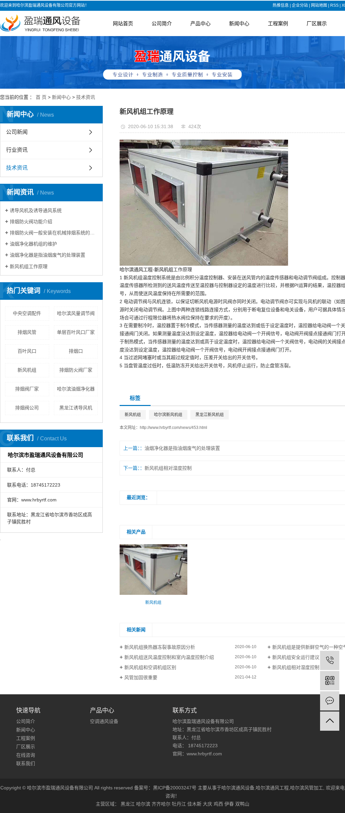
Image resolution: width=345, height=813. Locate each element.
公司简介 (162, 23)
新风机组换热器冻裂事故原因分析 (159, 647)
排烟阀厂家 (27, 388)
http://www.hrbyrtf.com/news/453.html (173, 427)
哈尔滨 (143, 804)
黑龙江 (128, 804)
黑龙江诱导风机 (75, 407)
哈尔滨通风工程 (272, 787)
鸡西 (218, 804)
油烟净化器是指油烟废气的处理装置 (47, 255)
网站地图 (319, 5)
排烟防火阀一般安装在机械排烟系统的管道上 (54, 232)
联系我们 (25, 763)
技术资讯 (85, 97)
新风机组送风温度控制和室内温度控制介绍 (169, 657)
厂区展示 (317, 23)
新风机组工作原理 (29, 266)
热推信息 (281, 5)
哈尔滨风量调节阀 (76, 313)
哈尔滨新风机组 (168, 414)
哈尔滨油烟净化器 (76, 388)
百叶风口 (27, 351)
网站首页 (123, 23)
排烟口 (76, 351)
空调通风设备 (104, 721)
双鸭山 (242, 804)
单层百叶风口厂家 (76, 332)
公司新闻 (17, 132)
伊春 (229, 804)
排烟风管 (27, 332)
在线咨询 (25, 755)
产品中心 (200, 23)
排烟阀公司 (27, 407)
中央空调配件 (27, 313)
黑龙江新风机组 (209, 414)
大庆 (207, 804)
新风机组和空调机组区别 (150, 667)
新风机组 (27, 370)
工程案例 (278, 23)
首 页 (41, 97)
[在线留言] (329, 700)
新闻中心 (239, 23)
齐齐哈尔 (161, 804)
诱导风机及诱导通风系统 (36, 210)
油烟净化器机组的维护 (33, 243)
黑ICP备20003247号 (174, 787)
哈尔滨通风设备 (237, 787)
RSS (334, 5)
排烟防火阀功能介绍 (31, 221)
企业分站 (300, 5)
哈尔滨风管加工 (306, 787)
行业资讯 (17, 150)
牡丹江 (179, 804)
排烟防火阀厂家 (75, 370)
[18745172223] (329, 660)
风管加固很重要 (140, 677)
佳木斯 (194, 804)
